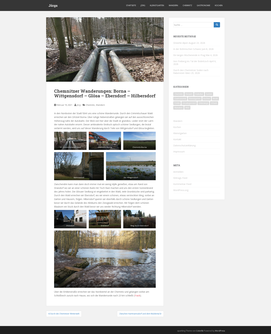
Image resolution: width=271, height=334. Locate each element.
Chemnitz (187, 5)
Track (137, 295)
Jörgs (53, 5)
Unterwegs (203, 103)
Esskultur (199, 94)
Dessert (189, 94)
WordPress (220, 330)
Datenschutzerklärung (184, 145)
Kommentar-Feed (182, 184)
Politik (177, 103)
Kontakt (177, 139)
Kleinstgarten (157, 5)
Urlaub (214, 103)
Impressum (179, 151)
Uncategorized (189, 103)
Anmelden (178, 171)
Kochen (219, 5)
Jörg (143, 5)
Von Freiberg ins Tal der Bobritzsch (191, 61)
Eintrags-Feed (180, 177)
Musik (215, 98)
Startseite (131, 5)
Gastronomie (203, 5)
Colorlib (199, 330)
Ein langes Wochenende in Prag (189, 55)
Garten (209, 94)
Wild (187, 107)
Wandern (173, 5)
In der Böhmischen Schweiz (187, 49)
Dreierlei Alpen (180, 42)
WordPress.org (180, 190)
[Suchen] (217, 24)
